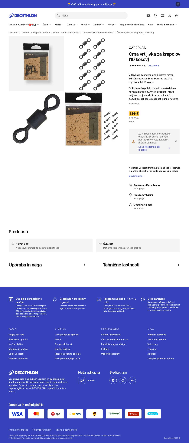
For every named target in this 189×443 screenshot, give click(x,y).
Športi (46, 24)
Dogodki (151, 353)
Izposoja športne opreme (68, 353)
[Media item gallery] (64, 91)
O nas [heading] (150, 329)
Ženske (71, 24)
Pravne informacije (110, 334)
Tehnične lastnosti (121, 265)
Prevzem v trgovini (18, 339)
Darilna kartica (62, 349)
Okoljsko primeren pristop (160, 358)
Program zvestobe (156, 334)
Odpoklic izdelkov (110, 353)
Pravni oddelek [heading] (110, 329)
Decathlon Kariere (156, 339)
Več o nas (152, 344)
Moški (58, 24)
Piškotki (105, 349)
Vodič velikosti (16, 353)
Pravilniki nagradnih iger (113, 344)
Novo (150, 24)
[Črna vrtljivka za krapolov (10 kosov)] (36, 63)
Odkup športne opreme (67, 334)
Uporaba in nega (25, 265)
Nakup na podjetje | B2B (67, 358)
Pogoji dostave (16, 334)
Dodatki (98, 24)
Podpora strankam (18, 358)
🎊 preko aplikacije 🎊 (92, 4)
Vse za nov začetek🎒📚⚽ (23, 24)
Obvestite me (136, 176)
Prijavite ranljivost (42, 429)
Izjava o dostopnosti (66, 429)
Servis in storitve (166, 24)
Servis (58, 339)
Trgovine (152, 349)
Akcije (111, 24)
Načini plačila (16, 344)
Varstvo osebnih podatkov (114, 339)
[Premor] (178, 4)
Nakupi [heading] (12, 329)
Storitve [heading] (60, 329)
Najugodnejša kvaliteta (132, 24)
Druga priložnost (63, 344)
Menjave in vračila (18, 349)
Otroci (84, 24)
